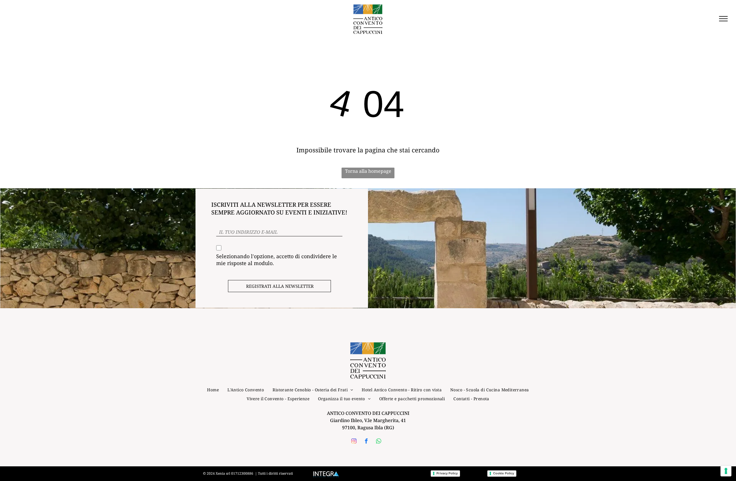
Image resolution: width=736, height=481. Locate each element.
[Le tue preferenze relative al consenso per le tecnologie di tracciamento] (725, 470)
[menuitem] (213, 389)
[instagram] (354, 441)
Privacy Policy (447, 473)
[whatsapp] (378, 441)
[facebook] (366, 441)
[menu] (723, 18)
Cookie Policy (503, 473)
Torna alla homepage (368, 171)
